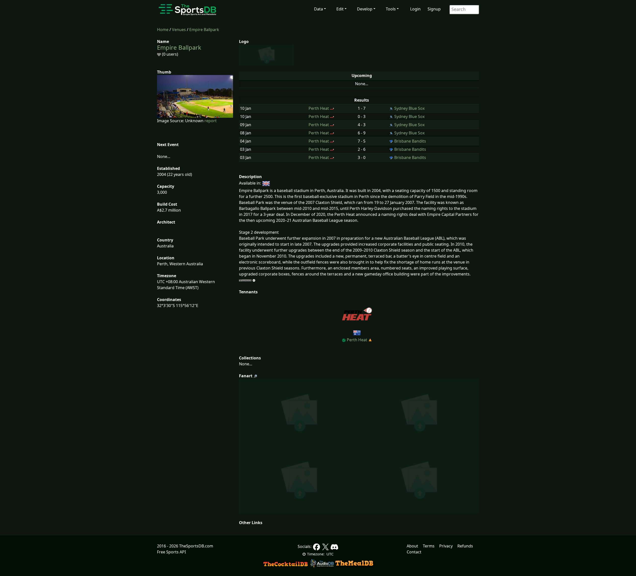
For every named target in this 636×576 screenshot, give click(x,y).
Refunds (465, 546)
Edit (340, 9)
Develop (364, 9)
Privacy (446, 546)
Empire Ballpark (204, 29)
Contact (414, 552)
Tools (391, 9)
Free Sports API (171, 552)
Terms (429, 546)
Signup (434, 9)
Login (415, 9)
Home (162, 29)
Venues (179, 29)
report (210, 120)
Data (318, 9)
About (412, 546)
